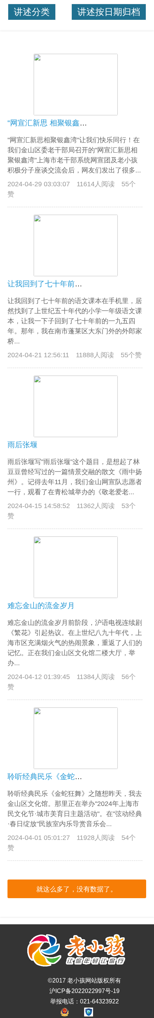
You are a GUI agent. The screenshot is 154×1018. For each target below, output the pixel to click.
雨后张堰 (22, 444)
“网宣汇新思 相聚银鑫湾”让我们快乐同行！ (78, 123)
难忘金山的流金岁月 (41, 605)
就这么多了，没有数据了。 (76, 889)
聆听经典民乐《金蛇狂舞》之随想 (63, 776)
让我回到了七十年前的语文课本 (59, 284)
